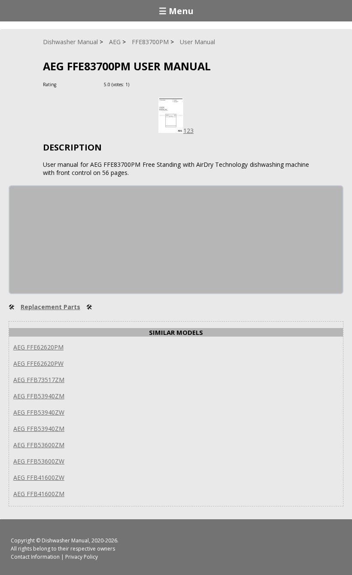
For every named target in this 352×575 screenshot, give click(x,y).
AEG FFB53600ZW (38, 461)
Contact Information (35, 556)
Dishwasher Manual (65, 540)
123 (188, 130)
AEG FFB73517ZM (38, 380)
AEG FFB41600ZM (38, 494)
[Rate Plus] (137, 84)
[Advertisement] (73, 239)
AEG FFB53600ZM (38, 445)
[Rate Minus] (147, 84)
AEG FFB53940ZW (38, 412)
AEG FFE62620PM (38, 347)
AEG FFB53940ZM (38, 396)
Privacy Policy (81, 556)
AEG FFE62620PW (38, 363)
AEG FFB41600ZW (38, 477)
